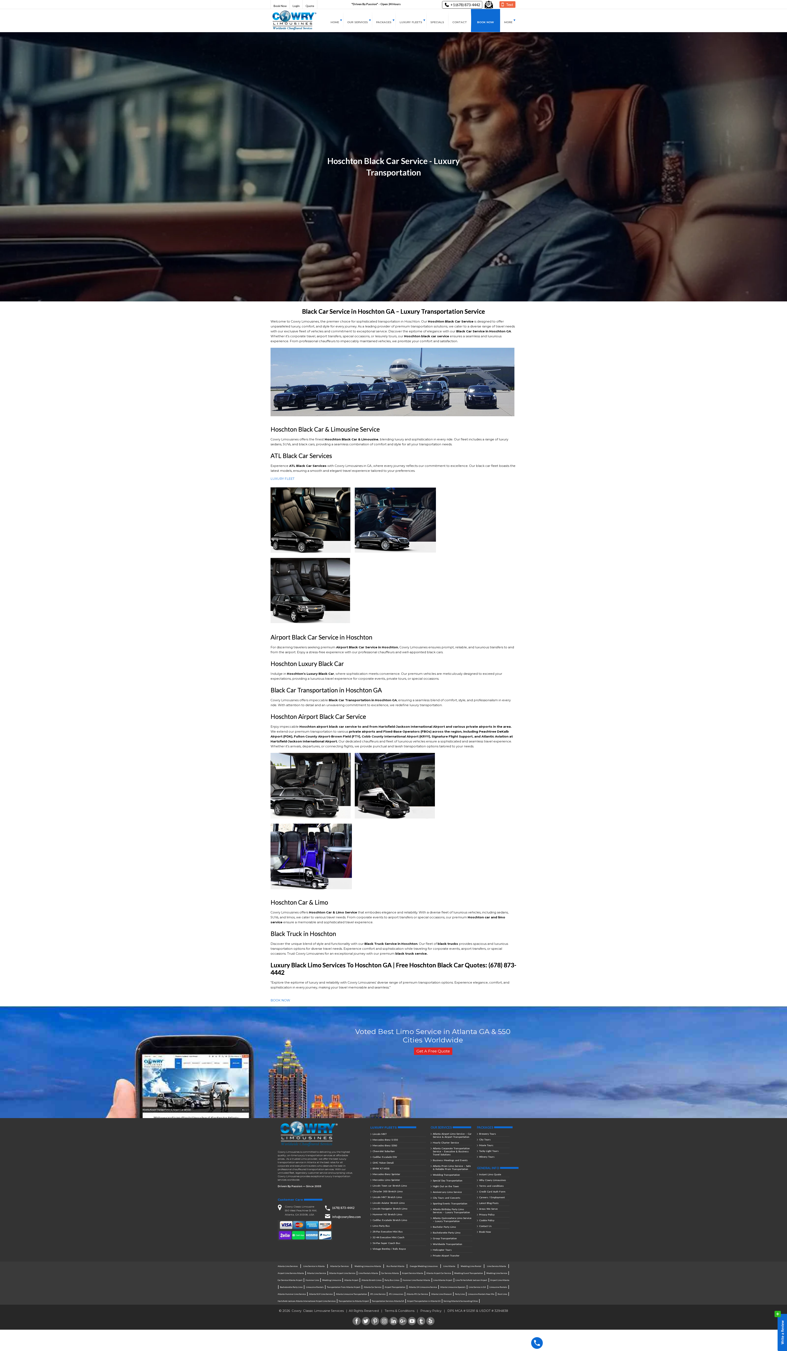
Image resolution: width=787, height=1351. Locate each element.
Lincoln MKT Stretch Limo (387, 1197)
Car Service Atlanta (390, 1273)
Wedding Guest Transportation (468, 1273)
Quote (310, 6)
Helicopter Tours (442, 1249)
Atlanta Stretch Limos (372, 1280)
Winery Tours (487, 1156)
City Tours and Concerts (446, 1197)
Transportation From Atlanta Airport (343, 1287)
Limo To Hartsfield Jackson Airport (471, 1280)
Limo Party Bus (381, 1225)
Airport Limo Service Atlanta (291, 1273)
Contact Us (485, 1226)
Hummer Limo (312, 1280)
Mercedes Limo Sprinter (386, 1179)
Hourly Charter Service (446, 1142)
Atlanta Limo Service (316, 1273)
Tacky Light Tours (489, 1151)
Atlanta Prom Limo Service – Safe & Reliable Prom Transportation (452, 1167)
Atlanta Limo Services (288, 1266)
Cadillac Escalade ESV (385, 1156)
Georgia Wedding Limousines (424, 1266)
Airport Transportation (395, 1287)
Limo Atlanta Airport (442, 1280)
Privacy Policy (487, 1214)
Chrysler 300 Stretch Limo (388, 1191)
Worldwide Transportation (447, 1244)
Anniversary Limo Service (447, 1192)
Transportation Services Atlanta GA (388, 1301)
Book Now (280, 6)
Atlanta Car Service (372, 1287)
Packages (383, 22)
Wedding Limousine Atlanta (368, 1266)
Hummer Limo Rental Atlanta (416, 1280)
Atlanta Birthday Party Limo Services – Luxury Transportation (451, 1211)
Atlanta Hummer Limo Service (292, 1294)
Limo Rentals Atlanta (368, 1273)
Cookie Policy (486, 1220)
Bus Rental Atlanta (395, 1266)
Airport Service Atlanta (412, 1273)
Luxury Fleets (411, 22)
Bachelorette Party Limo (446, 1232)
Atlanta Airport (351, 1280)
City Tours (485, 1139)
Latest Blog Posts (489, 1203)
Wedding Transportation (446, 1174)
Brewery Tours (487, 1133)
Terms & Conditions (399, 1311)
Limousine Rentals (315, 1287)
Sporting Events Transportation (450, 1203)
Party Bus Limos (391, 1280)
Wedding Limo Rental (471, 1266)
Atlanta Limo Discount (441, 1294)
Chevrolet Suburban (384, 1151)
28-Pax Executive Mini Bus (388, 1231)
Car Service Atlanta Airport (290, 1280)
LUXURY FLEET (283, 479)
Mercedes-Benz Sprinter (386, 1174)
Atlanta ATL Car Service (417, 1294)
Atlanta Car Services (339, 1266)
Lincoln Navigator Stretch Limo (390, 1208)
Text (509, 4)
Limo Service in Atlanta (314, 1266)
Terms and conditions (491, 1185)
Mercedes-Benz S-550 (385, 1139)
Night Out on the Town (446, 1186)
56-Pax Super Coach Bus (386, 1243)
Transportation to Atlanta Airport (354, 1301)
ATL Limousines (396, 1294)
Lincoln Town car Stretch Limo (390, 1185)
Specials (437, 22)
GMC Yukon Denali (383, 1162)
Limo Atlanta (449, 1266)
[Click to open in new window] (489, 5)
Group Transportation (445, 1238)
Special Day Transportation (447, 1180)
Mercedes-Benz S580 (385, 1145)
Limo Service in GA (477, 1287)
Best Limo (502, 1294)
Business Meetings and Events (450, 1160)
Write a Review (780, 1331)
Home (335, 22)
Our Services (357, 22)
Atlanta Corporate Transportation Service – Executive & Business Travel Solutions (451, 1151)
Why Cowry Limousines (492, 1180)
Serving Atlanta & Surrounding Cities (461, 1301)
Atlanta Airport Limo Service (342, 1273)
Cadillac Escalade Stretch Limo (390, 1220)
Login (296, 6)
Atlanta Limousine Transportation (351, 1294)
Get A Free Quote (433, 1051)
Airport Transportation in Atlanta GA (424, 1301)
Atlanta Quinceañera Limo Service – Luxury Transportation (452, 1219)
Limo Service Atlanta (496, 1266)
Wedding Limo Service (496, 1273)
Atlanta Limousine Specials (452, 1287)
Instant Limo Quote (490, 1174)
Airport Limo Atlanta (499, 1280)
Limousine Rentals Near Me (481, 1294)
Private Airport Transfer (446, 1255)
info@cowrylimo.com (346, 1217)
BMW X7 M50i (381, 1168)
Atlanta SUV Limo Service (321, 1294)
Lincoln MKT (380, 1134)
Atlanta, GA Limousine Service (423, 1287)
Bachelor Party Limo (444, 1226)
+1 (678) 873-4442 (465, 4)
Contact (459, 22)
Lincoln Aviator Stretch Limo (389, 1202)
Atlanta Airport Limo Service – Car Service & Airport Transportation (452, 1135)
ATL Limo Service (378, 1294)
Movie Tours (486, 1145)
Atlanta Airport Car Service (438, 1273)
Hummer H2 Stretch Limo (387, 1214)
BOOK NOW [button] (280, 1000)
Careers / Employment (492, 1197)
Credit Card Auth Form (492, 1191)
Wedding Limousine (331, 1280)
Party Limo (460, 1294)
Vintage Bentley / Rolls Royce (389, 1248)
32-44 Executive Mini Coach (388, 1237)
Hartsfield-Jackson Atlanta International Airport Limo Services (307, 1301)
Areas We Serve (488, 1208)
